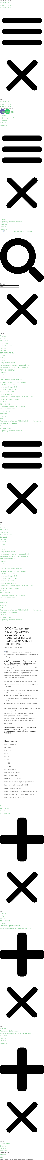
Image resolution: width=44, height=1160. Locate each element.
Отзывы (3, 426)
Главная (3, 336)
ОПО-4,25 (7, 766)
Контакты (3, 125)
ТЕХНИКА (3, 338)
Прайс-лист (4, 120)
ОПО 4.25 (3, 360)
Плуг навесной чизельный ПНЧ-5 (12, 380)
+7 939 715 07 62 (5, 5)
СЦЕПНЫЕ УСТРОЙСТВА (8, 389)
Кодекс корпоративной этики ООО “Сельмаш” (16, 928)
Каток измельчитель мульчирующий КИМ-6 (15, 365)
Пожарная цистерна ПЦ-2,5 (9, 399)
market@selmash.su (7, 108)
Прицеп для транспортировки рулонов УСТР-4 (16, 397)
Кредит (2, 419)
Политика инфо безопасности (10, 926)
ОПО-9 (2, 355)
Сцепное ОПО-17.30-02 (8, 394)
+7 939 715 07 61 (5, 3)
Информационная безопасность (11, 118)
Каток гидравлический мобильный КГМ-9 (14, 367)
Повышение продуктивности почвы (12, 406)
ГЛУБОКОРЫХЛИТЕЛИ (8, 370)
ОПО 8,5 (3, 358)
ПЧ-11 (2, 375)
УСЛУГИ (3, 402)
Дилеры (3, 123)
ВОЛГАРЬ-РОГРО (6, 346)
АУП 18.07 (3, 350)
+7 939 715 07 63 (5, 7)
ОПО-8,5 (7, 763)
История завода (5, 428)
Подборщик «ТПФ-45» (7, 384)
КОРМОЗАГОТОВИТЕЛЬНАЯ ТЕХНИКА (13, 382)
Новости (3, 115)
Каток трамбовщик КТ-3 (8, 387)
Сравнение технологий (8, 409)
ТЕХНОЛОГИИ (5, 404)
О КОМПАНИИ (5, 411)
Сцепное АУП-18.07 (7, 392)
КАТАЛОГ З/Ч (4, 341)
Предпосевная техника (8, 363)
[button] (22, 54)
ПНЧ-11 (2, 377)
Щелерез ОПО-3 (5, 372)
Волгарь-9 (3, 348)
